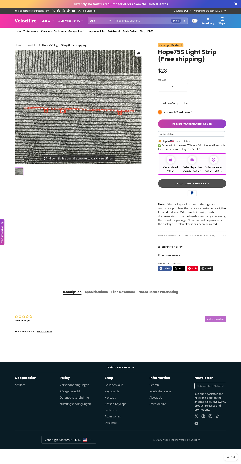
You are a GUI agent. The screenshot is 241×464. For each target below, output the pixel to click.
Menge (162, 80)
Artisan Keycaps (115, 404)
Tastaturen (29, 31)
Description (72, 292)
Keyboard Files (97, 31)
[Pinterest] (58, 10)
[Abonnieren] (222, 386)
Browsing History (70, 20)
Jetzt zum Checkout (192, 183)
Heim (18, 31)
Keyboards (112, 391)
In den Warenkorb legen (192, 124)
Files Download (123, 292)
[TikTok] (68, 10)
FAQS (150, 31)
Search (154, 385)
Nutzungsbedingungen (75, 404)
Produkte (32, 45)
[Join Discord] (86, 11)
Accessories (113, 416)
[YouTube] (73, 10)
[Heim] (26, 21)
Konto (208, 20)
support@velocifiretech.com (33, 10)
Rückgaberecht (70, 391)
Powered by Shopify (187, 440)
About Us (156, 397)
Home (18, 45)
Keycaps (110, 397)
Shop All (46, 20)
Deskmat (111, 423)
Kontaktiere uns (160, 391)
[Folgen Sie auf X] (53, 10)
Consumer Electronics (53, 31)
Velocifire (169, 440)
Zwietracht (114, 31)
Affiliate (20, 385)
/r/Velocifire (158, 404)
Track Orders (130, 31)
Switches (111, 410)
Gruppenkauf (75, 31)
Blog (142, 31)
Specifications (96, 292)
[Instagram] (63, 10)
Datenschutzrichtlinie (74, 397)
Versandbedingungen (74, 385)
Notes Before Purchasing (158, 292)
